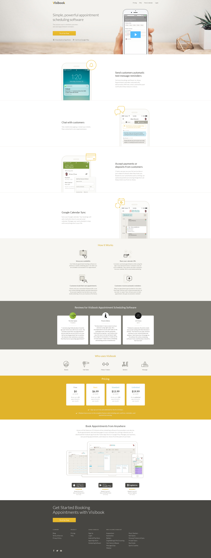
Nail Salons (132, 536)
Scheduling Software (94, 543)
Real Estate (132, 543)
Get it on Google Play (82, 40)
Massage (144, 369)
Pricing (135, 3)
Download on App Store (63, 40)
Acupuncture (110, 533)
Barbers (125, 369)
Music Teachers (133, 533)
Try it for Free (64, 33)
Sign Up (90, 533)
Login (156, 3)
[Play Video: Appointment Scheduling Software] (135, 34)
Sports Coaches (133, 545)
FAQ (140, 3)
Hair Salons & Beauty (112, 543)
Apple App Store (93, 540)
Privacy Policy (57, 538)
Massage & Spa (110, 545)
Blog (54, 533)
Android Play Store (94, 538)
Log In (90, 536)
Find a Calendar (148, 3)
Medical (108, 548)
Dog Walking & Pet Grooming (115, 540)
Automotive (109, 536)
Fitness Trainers (105, 369)
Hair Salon (86, 369)
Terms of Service (58, 536)
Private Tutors (133, 540)
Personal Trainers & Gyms (136, 538)
